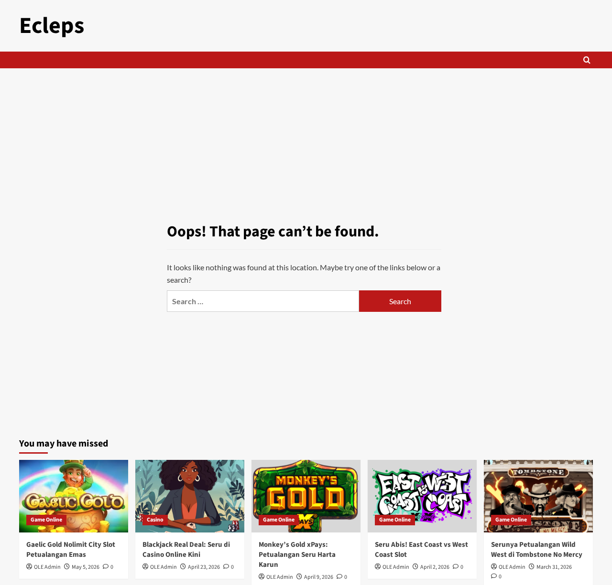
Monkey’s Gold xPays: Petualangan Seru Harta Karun (297, 555)
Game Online (46, 520)
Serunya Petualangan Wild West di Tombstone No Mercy (536, 550)
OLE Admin (47, 567)
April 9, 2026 (318, 577)
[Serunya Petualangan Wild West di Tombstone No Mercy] (538, 496)
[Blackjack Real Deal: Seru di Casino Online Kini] (189, 496)
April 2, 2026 (434, 567)
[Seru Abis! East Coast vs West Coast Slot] (422, 496)
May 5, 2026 (85, 567)
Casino (155, 520)
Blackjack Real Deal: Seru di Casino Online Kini (186, 550)
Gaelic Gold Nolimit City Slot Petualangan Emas (70, 550)
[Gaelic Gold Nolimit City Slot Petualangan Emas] (73, 496)
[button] (587, 60)
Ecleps (51, 26)
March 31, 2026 (554, 567)
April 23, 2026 (204, 567)
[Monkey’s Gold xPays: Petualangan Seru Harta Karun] (306, 496)
